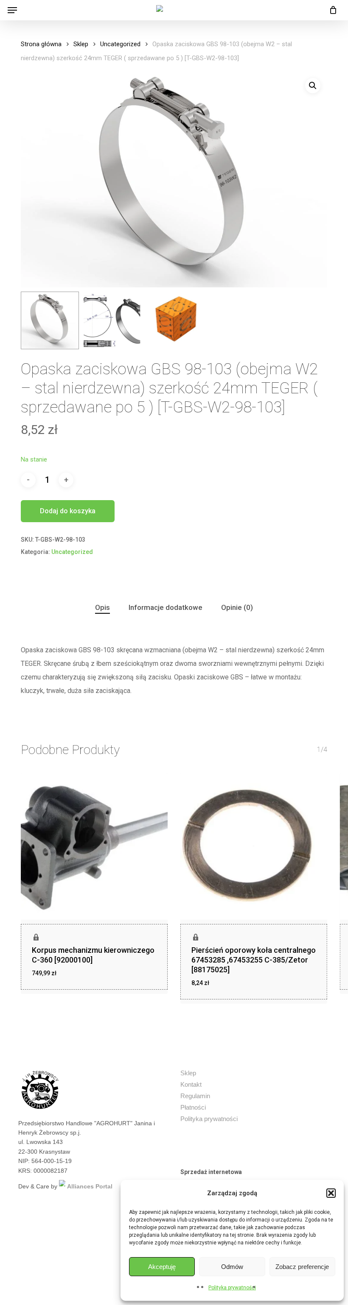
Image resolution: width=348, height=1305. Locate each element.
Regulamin (195, 1095)
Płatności (193, 1107)
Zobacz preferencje (302, 1266)
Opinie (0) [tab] (237, 607)
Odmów (232, 1266)
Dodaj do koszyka (67, 511)
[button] (331, 1193)
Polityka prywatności (232, 1288)
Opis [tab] (102, 607)
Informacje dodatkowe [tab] (165, 607)
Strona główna (41, 44)
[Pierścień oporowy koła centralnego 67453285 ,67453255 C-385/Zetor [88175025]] (253, 846)
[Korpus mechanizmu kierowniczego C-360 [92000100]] (94, 846)
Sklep (80, 44)
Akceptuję (162, 1266)
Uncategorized (120, 44)
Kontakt (191, 1084)
